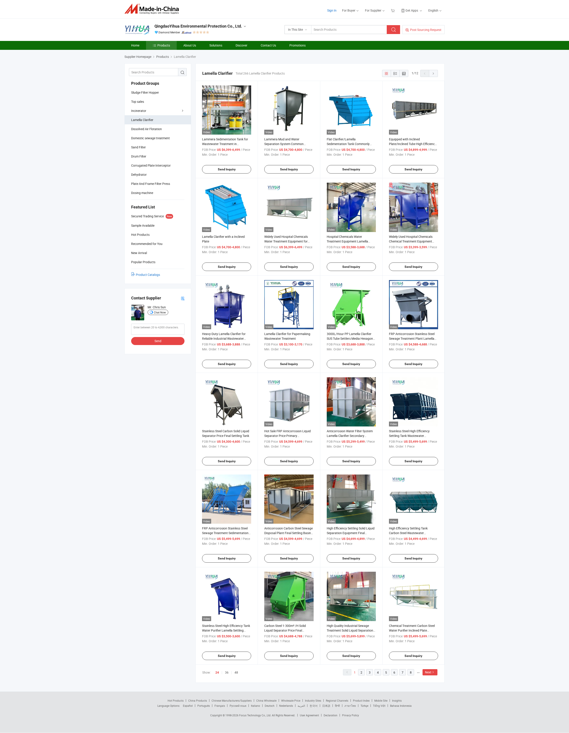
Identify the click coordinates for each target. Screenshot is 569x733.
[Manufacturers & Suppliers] (153, 9)
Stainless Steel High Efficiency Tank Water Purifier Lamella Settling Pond (226, 630)
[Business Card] (182, 298)
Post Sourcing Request (425, 30)
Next (428, 672)
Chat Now (160, 312)
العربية (301, 705)
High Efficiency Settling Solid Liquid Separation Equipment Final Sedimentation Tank (351, 533)
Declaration (330, 715)
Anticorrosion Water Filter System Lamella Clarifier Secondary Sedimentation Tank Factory (350, 435)
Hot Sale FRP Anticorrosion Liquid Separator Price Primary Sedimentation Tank (287, 435)
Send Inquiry (227, 169)
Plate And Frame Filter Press (150, 184)
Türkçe (364, 705)
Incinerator (138, 111)
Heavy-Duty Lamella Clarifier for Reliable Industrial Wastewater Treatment (224, 338)
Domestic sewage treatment (150, 138)
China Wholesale (266, 700)
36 (226, 672)
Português (203, 705)
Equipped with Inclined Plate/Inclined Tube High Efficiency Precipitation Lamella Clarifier (412, 144)
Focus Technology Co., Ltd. (255, 715)
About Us (189, 45)
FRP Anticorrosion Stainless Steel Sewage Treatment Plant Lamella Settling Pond (412, 338)
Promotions (297, 45)
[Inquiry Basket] (393, 10)
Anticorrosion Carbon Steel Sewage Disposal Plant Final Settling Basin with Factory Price (288, 533)
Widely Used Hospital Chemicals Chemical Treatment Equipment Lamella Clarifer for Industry (411, 241)
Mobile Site (380, 700)
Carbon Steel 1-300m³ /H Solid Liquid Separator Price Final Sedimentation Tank (285, 630)
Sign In (332, 10)
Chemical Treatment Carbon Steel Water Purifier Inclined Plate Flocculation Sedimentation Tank (412, 630)
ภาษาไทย (350, 705)
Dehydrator (139, 174)
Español (188, 705)
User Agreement (309, 715)
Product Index (361, 700)
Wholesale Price (290, 700)
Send (157, 341)
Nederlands (286, 705)
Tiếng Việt (379, 705)
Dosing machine (142, 193)
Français (219, 705)
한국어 (314, 705)
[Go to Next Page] (433, 73)
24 (217, 672)
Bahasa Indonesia (401, 705)
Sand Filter (138, 147)
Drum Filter (138, 156)
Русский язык (238, 705)
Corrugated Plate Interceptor (151, 165)
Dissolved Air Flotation (146, 129)
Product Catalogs (148, 275)
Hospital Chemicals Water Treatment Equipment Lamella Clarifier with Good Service (347, 241)
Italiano (255, 705)
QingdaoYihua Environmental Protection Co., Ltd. (198, 26)
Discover (241, 45)
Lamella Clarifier (142, 120)
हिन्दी (337, 705)
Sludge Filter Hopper (145, 92)
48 (236, 672)
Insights (397, 700)
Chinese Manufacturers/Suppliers (232, 700)
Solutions (215, 45)
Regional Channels (337, 700)
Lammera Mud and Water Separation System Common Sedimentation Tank (284, 144)
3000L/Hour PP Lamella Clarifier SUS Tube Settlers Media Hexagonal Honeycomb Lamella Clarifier (351, 338)
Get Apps (412, 10)
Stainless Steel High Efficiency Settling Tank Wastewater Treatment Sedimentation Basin (410, 435)
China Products (197, 700)
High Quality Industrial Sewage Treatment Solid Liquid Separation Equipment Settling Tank (350, 630)
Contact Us (268, 45)
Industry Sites (313, 700)
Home (135, 45)
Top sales (137, 101)
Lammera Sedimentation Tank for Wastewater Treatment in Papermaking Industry (225, 144)
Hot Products (176, 700)
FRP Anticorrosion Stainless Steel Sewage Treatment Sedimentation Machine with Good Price (225, 533)
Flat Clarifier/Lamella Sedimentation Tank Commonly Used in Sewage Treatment (348, 144)
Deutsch (269, 705)
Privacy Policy (350, 715)
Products (163, 45)
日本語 (326, 705)
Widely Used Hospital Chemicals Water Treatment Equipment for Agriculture (286, 241)
